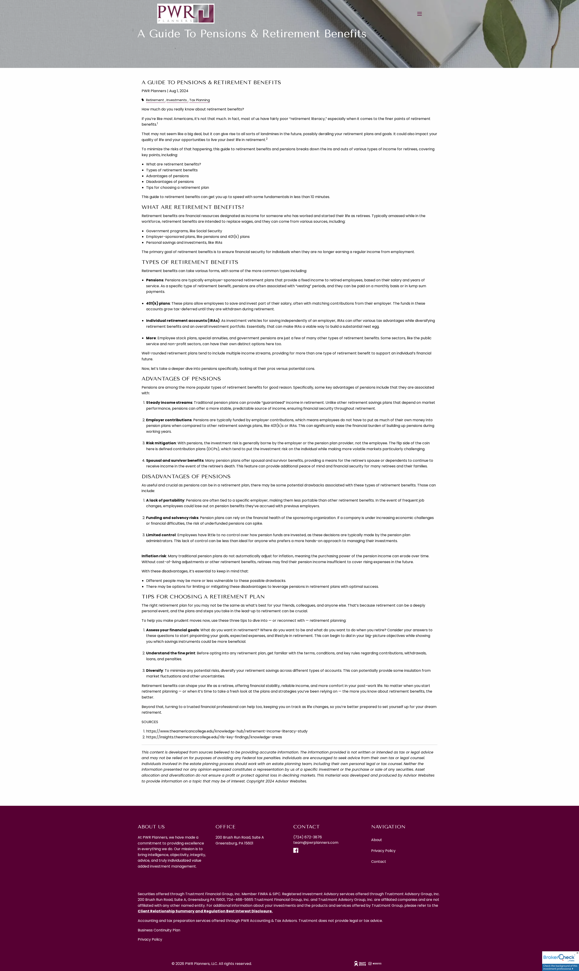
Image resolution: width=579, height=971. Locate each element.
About (376, 839)
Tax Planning (199, 100)
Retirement (155, 100)
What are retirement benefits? (173, 164)
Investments (176, 100)
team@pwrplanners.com (315, 842)
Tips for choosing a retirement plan (177, 187)
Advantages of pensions (167, 176)
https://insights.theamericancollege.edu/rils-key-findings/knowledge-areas (214, 737)
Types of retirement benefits (172, 170)
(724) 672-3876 (307, 837)
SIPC (276, 894)
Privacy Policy (383, 850)
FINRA (263, 894)
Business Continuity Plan (159, 930)
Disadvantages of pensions (170, 181)
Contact (378, 861)
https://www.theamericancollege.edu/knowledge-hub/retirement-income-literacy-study (227, 731)
